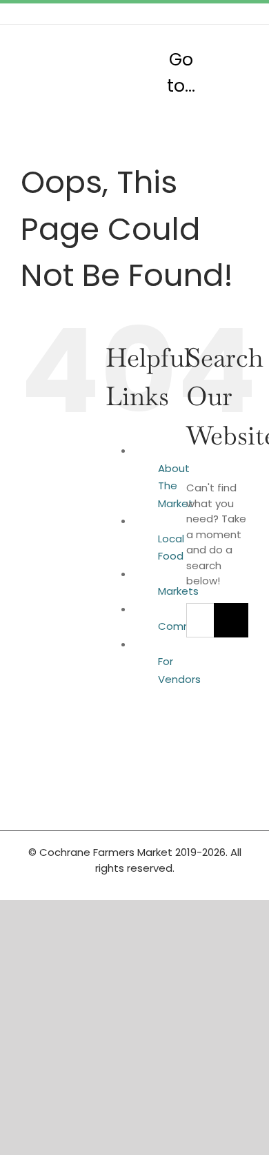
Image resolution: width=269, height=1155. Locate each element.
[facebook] (178, 13)
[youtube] (244, 13)
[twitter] (200, 13)
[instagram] (222, 13)
